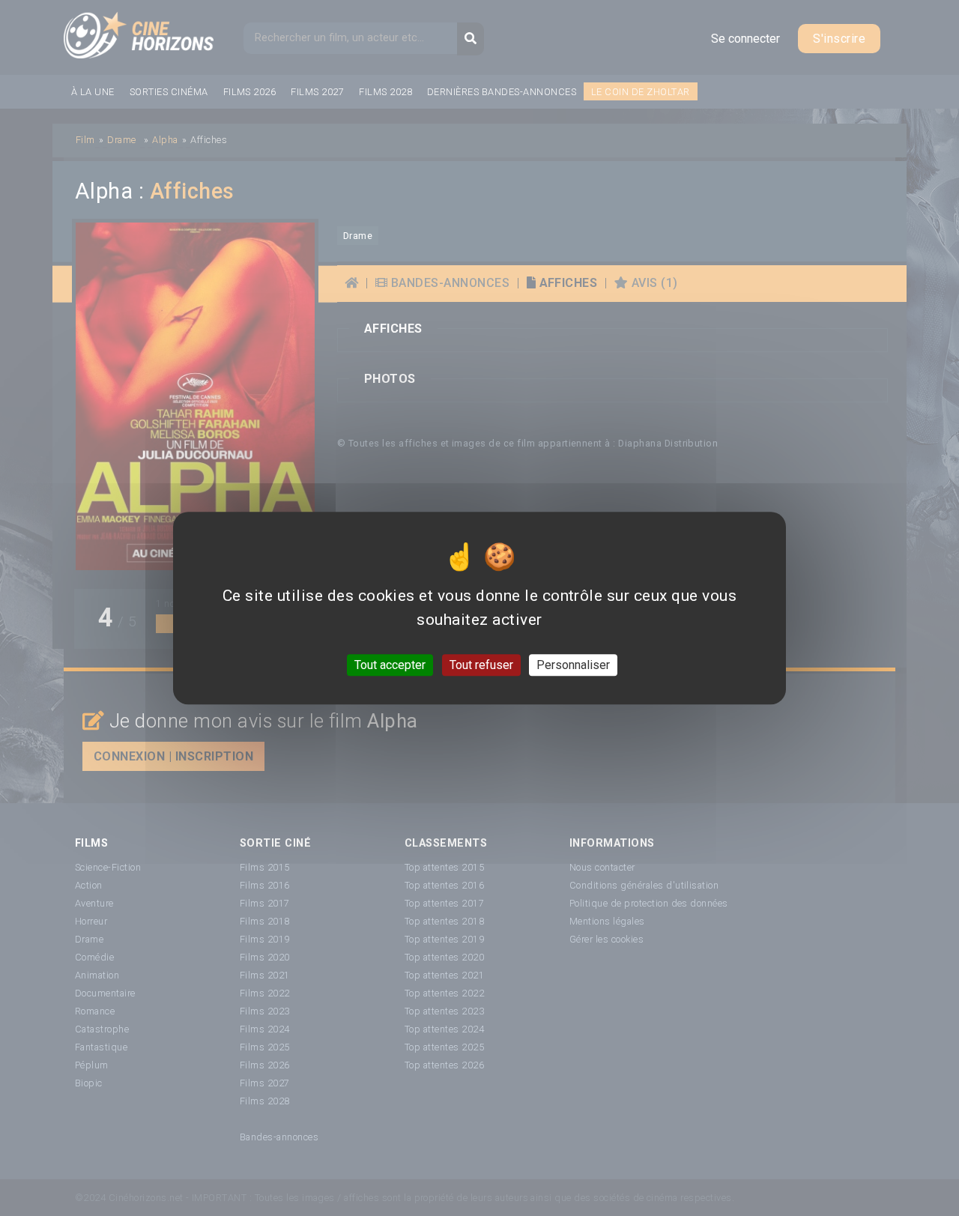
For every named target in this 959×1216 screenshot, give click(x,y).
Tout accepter (390, 665)
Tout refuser (481, 665)
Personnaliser (573, 665)
